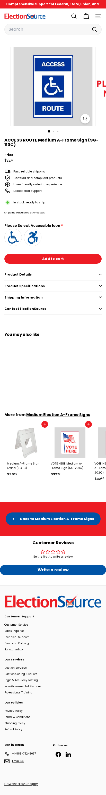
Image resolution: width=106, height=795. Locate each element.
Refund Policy (13, 729)
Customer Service (16, 625)
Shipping (9, 212)
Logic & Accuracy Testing (21, 680)
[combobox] (53, 29)
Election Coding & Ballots (20, 674)
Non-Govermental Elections (22, 686)
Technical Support (16, 637)
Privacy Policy (13, 711)
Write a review (53, 570)
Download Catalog (16, 643)
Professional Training (18, 692)
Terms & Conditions (17, 717)
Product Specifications (24, 286)
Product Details (18, 274)
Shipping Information (23, 297)
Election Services (15, 668)
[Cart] (86, 16)
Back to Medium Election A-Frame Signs (56, 518)
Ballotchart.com (14, 649)
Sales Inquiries (14, 631)
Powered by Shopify (21, 783)
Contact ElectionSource (25, 309)
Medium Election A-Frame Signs (58, 414)
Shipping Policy (14, 723)
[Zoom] (85, 118)
